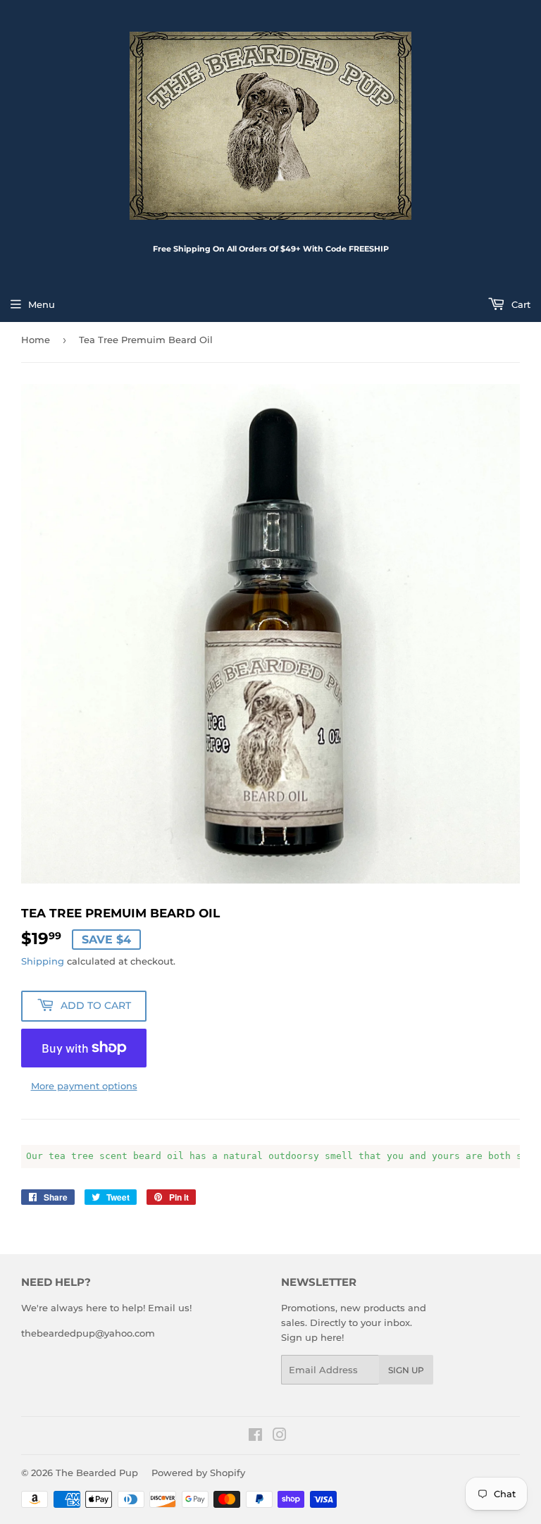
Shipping (42, 961)
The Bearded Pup (97, 1472)
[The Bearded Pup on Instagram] (280, 1436)
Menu (41, 304)
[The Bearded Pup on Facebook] (255, 1436)
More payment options (84, 1085)
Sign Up (406, 1370)
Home (35, 339)
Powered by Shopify (198, 1472)
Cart (519, 304)
